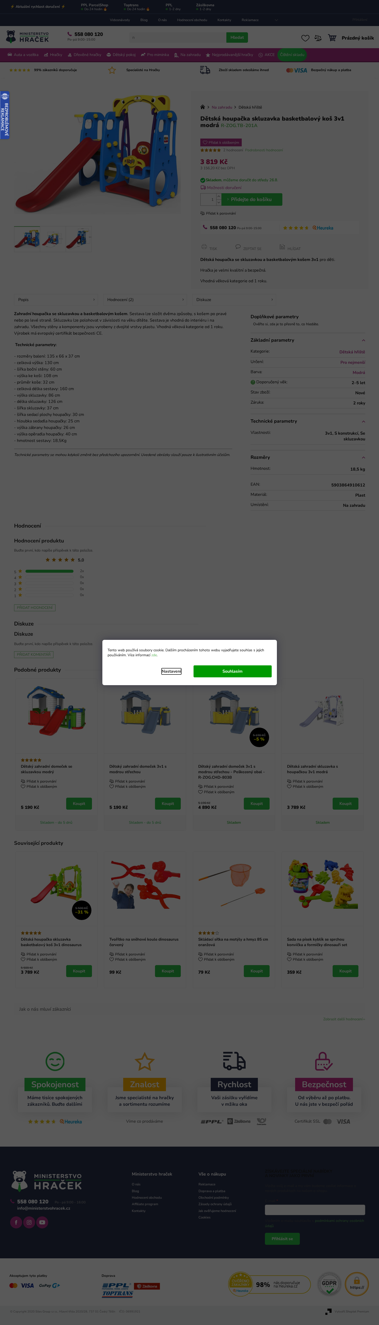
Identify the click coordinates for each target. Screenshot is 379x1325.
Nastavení (171, 671)
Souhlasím (232, 671)
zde (154, 655)
